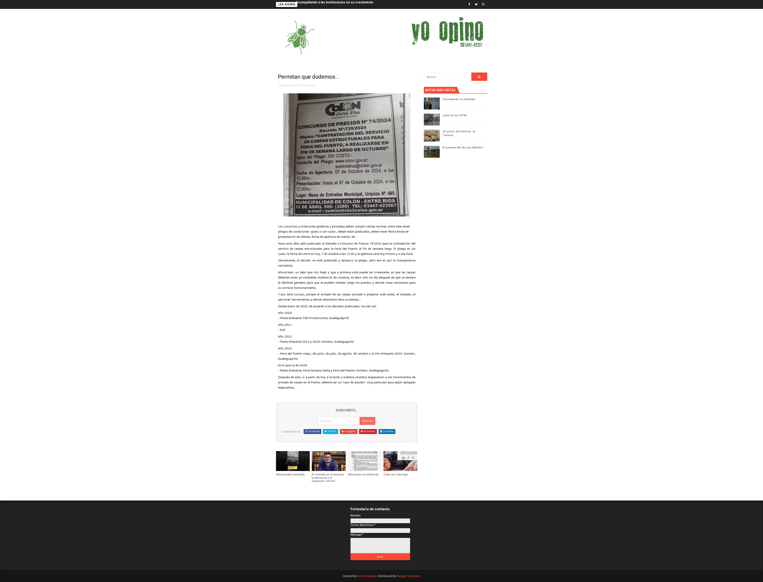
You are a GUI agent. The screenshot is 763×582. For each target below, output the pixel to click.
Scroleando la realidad (459, 99)
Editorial (311, 85)
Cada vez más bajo (395, 474)
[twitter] (476, 4)
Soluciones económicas (363, 474)
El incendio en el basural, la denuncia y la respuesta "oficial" (328, 478)
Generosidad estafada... (314, 4)
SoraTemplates (367, 576)
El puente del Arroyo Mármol (463, 147)
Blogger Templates (408, 576)
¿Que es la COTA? (455, 115)
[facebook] (469, 4)
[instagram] (483, 4)
